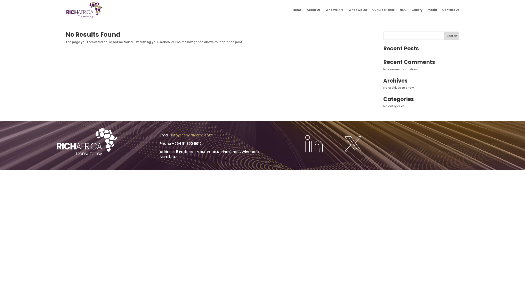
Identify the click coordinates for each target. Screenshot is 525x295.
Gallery (417, 10)
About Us (314, 10)
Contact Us (450, 10)
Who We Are (335, 10)
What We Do (358, 10)
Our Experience (383, 10)
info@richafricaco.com (192, 135)
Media (432, 10)
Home (297, 10)
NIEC (403, 10)
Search (452, 36)
